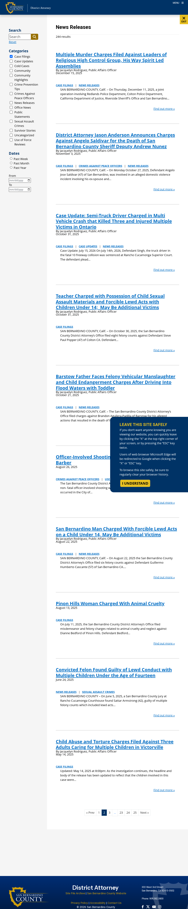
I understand (135, 483)
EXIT (183, 21)
